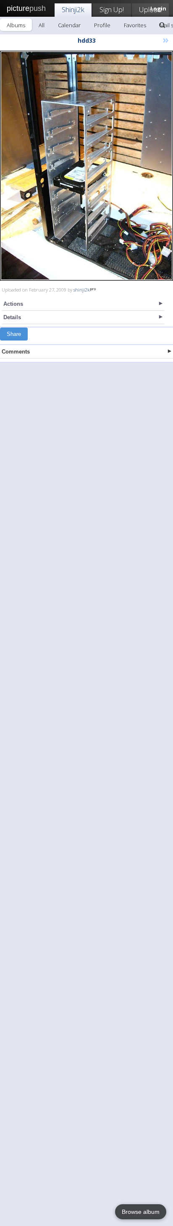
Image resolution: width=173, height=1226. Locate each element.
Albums (16, 25)
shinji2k (81, 289)
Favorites (135, 25)
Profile (102, 25)
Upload (150, 9)
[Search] (162, 25)
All (42, 25)
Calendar (69, 25)
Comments (16, 351)
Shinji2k (73, 9)
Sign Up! (112, 9)
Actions (13, 304)
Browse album (141, 1211)
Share (14, 334)
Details (12, 317)
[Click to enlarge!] (86, 166)
